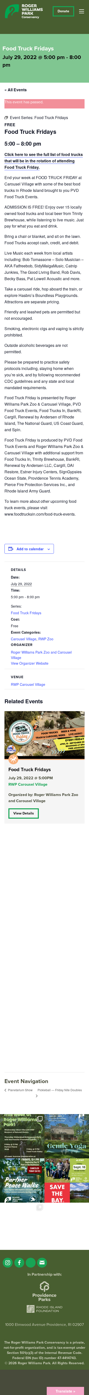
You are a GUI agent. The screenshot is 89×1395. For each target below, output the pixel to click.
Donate (63, 11)
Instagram (8, 1263)
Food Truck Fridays (26, 612)
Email (42, 1263)
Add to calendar (30, 548)
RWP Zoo (45, 638)
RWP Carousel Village (28, 684)
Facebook (19, 1263)
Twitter (31, 1263)
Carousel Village (23, 638)
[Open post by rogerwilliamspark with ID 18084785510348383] (22, 1136)
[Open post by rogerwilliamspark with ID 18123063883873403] (22, 1180)
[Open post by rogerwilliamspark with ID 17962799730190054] (66, 1136)
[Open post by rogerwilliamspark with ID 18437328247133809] (22, 1225)
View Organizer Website (29, 663)
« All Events (15, 89)
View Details (23, 813)
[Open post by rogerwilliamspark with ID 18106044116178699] (66, 1180)
